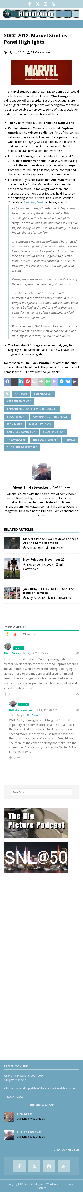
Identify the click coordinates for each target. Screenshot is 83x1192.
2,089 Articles (61, 487)
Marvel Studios (40, 424)
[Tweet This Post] (14, 382)
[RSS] (53, 4)
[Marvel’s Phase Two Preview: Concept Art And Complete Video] (12, 543)
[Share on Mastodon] (54, 382)
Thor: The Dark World (22, 447)
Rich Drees (56, 548)
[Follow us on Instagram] (45, 4)
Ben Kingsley (43, 393)
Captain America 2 (19, 401)
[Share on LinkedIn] (21, 382)
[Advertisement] (41, 918)
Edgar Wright (16, 416)
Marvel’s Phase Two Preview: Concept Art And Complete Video (50, 540)
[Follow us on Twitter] (37, 4)
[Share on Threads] (75, 382)
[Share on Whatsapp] (48, 382)
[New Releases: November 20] (12, 568)
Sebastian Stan (53, 432)
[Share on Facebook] (7, 382)
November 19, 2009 (40, 564)
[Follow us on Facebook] (29, 4)
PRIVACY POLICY (13, 1096)
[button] (77, 24)
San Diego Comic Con (21, 432)
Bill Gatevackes (40, 52)
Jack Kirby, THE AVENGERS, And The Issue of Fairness (48, 590)
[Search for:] (41, 791)
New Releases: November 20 (43, 559)
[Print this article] (41, 382)
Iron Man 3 (14, 424)
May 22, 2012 (36, 598)
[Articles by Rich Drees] (9, 1119)
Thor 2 (70, 439)
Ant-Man (21, 393)
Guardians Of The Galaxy (50, 416)
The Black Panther (45, 439)
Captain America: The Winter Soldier (32, 409)
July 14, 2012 (16, 52)
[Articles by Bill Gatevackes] (9, 1137)
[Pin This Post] (27, 382)
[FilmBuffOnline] (41, 17)
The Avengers (16, 439)
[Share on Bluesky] (68, 382)
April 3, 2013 (35, 548)
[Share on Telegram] (61, 382)
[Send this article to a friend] (34, 382)
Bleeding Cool (34, 202)
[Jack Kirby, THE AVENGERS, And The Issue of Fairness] (12, 593)
